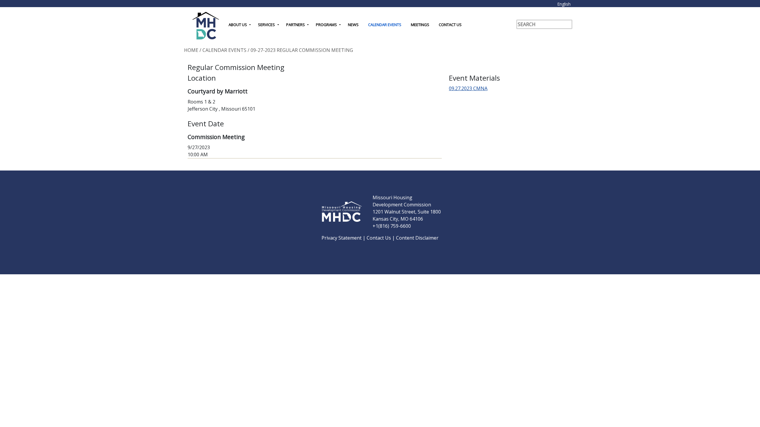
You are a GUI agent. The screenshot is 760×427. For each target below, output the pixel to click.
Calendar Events (384, 24)
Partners (295, 24)
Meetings (420, 24)
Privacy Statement (342, 238)
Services (266, 24)
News (353, 24)
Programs (326, 24)
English (564, 4)
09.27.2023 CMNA (468, 88)
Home (191, 50)
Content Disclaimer (417, 238)
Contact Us (450, 24)
